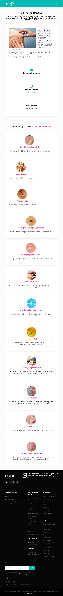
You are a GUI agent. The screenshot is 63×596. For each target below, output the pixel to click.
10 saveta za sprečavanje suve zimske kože (18, 585)
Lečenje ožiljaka (31, 339)
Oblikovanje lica (31, 426)
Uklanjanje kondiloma (30, 255)
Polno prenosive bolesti (49, 496)
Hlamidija (45, 516)
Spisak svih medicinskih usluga (31, 76)
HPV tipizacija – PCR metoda (31, 310)
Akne (30, 506)
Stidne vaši (46, 510)
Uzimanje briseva (31, 282)
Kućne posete (21, 174)
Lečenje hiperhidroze (31, 367)
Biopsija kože (22, 201)
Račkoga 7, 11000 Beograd (15, 503)
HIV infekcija (46, 499)
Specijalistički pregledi (29, 147)
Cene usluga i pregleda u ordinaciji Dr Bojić (33, 554)
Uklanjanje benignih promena (31, 228)
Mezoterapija (31, 398)
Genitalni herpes (47, 502)
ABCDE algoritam (33, 513)
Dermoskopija (33, 529)
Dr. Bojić (9, 475)
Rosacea (31, 503)
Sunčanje (31, 526)
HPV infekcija (46, 505)
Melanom (31, 531)
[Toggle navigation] (56, 3)
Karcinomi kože (33, 534)
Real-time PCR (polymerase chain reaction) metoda (20, 582)
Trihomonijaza (47, 513)
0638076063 (31, 92)
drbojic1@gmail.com (31, 108)
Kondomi (45, 507)
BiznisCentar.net (31, 593)
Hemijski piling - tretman (31, 453)
